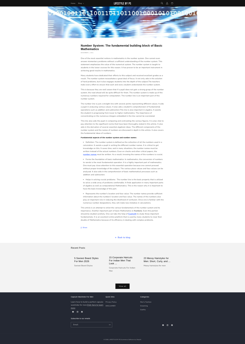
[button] (81, 3)
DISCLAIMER (111, 306)
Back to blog (124, 237)
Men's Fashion (145, 302)
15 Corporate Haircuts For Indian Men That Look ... (120, 260)
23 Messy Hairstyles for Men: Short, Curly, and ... (157, 259)
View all (122, 286)
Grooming (144, 306)
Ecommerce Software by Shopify (131, 339)
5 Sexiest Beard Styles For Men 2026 (86, 259)
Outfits (143, 310)
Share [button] (85, 227)
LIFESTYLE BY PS (114, 339)
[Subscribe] (109, 324)
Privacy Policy (111, 302)
